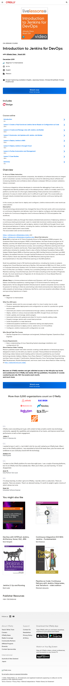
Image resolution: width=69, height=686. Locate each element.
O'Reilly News (6, 635)
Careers (4, 632)
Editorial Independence (28, 681)
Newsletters (27, 632)
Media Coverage (7, 638)
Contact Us (26, 630)
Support (26, 626)
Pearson (8, 73)
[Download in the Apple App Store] (42, 637)
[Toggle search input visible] (67, 2)
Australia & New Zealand (10, 659)
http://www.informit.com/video (15, 362)
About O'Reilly (7, 626)
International (7, 655)
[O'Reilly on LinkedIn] (10, 616)
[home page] (10, 2)
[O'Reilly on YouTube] (13, 616)
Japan (4, 661)
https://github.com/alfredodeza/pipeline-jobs (18, 237)
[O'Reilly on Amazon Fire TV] (43, 658)
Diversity (5, 646)
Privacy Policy (27, 635)
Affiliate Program (7, 644)
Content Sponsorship (9, 649)
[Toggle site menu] (2, 2)
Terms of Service (6, 681)
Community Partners (8, 641)
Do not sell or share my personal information (14, 674)
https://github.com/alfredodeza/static (16, 235)
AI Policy (26, 638)
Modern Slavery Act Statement (45, 681)
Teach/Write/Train (8, 630)
